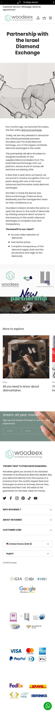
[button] (44, 18)
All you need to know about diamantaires (21, 388)
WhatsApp (26, 7)
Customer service (11, 7)
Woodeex (12, 563)
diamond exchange (31, 130)
